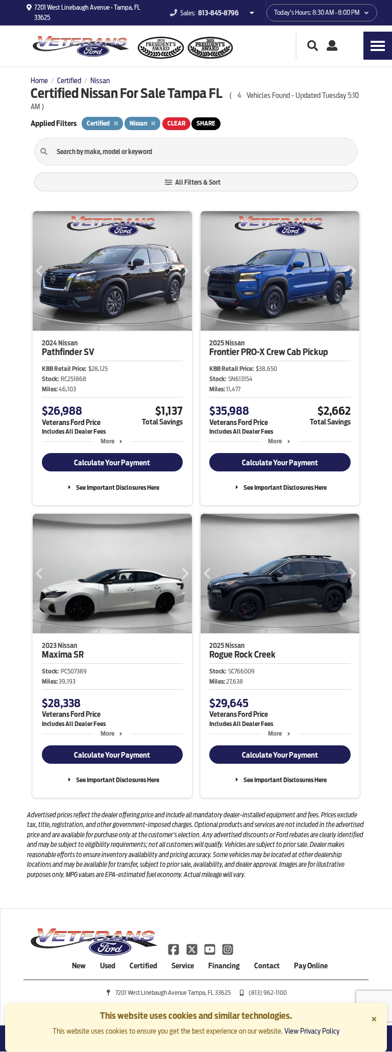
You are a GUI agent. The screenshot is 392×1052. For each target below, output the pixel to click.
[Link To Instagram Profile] (227, 949)
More (107, 441)
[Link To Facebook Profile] (174, 949)
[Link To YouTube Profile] (210, 949)
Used (107, 966)
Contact (267, 966)
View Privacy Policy (311, 1031)
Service (183, 966)
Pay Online (311, 966)
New (79, 966)
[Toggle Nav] (377, 46)
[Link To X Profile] (192, 949)
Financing (224, 966)
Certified (143, 966)
